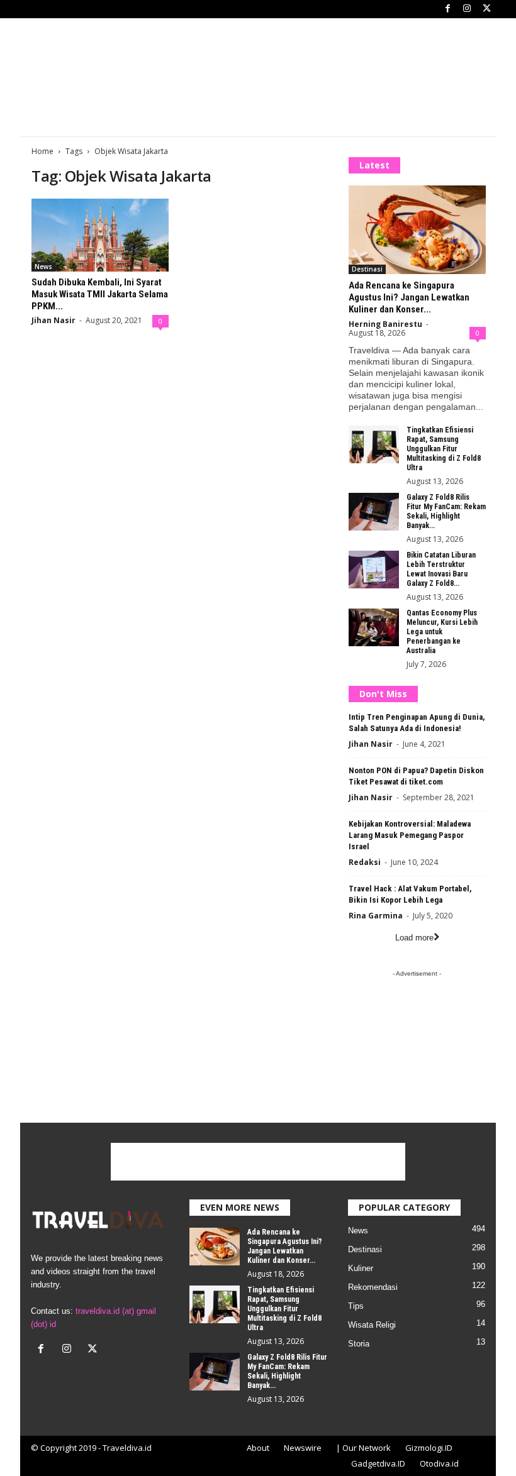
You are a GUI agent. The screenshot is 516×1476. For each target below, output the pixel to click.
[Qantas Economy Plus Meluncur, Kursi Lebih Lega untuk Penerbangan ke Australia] (374, 627)
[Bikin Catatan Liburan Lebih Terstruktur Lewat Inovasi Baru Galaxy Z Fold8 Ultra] (374, 569)
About (258, 1447)
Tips (356, 1306)
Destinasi (367, 269)
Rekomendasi (373, 1287)
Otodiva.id (439, 1463)
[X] (486, 9)
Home (42, 151)
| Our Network (363, 1447)
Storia (358, 1343)
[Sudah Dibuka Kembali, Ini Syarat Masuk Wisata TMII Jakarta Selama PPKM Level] (100, 235)
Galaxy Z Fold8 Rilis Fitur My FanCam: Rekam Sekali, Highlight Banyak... (446, 511)
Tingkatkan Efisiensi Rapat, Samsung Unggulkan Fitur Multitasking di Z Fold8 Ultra (444, 449)
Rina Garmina (376, 915)
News (43, 266)
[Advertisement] (258, 105)
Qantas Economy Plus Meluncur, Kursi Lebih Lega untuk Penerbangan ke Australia (442, 632)
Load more (414, 937)
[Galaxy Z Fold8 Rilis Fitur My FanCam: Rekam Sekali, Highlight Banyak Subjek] (374, 512)
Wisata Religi (372, 1325)
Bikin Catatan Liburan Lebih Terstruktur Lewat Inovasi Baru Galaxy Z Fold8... (441, 569)
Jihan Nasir (53, 320)
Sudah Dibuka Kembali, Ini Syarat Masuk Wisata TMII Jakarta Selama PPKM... (99, 294)
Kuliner (360, 1268)
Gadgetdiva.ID (378, 1463)
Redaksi (365, 862)
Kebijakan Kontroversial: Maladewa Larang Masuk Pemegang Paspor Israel (410, 835)
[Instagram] (466, 9)
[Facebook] (447, 9)
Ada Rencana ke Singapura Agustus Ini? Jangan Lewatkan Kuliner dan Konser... (409, 297)
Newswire (303, 1447)
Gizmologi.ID (428, 1447)
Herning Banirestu (385, 324)
